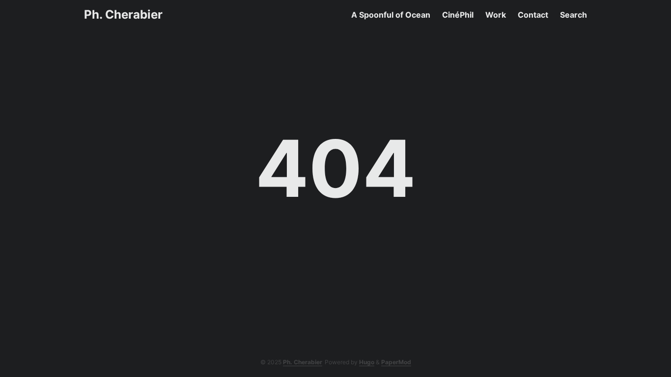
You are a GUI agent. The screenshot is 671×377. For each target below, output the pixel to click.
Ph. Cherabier (123, 14)
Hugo (366, 362)
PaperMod (396, 362)
